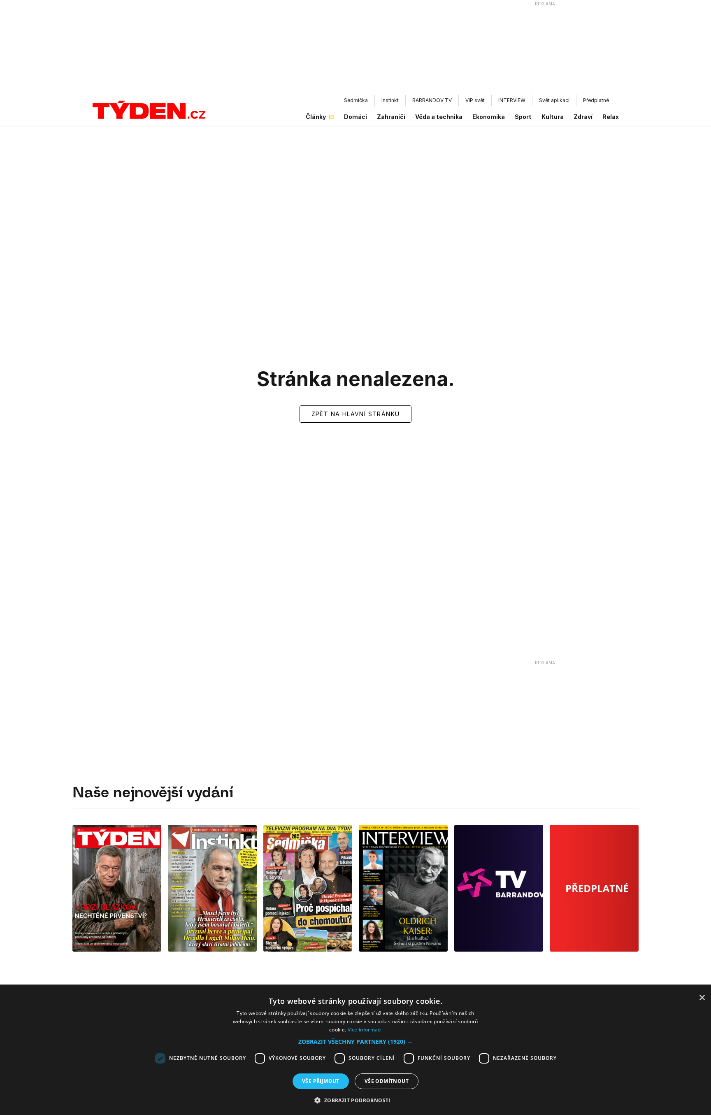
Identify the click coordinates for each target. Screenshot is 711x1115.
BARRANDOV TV (432, 100)
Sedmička (356, 100)
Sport (523, 116)
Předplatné (596, 100)
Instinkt (390, 100)
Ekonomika (488, 116)
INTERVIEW (511, 100)
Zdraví (583, 116)
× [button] (702, 998)
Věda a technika (438, 116)
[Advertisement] (355, 50)
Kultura (552, 116)
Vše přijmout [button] (320, 1081)
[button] (355, 1041)
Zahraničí (391, 116)
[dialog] (355, 1052)
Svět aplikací (554, 100)
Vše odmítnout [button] (387, 1081)
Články (316, 116)
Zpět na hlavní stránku (355, 413)
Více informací (365, 1029)
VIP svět (475, 100)
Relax (610, 116)
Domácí (355, 116)
